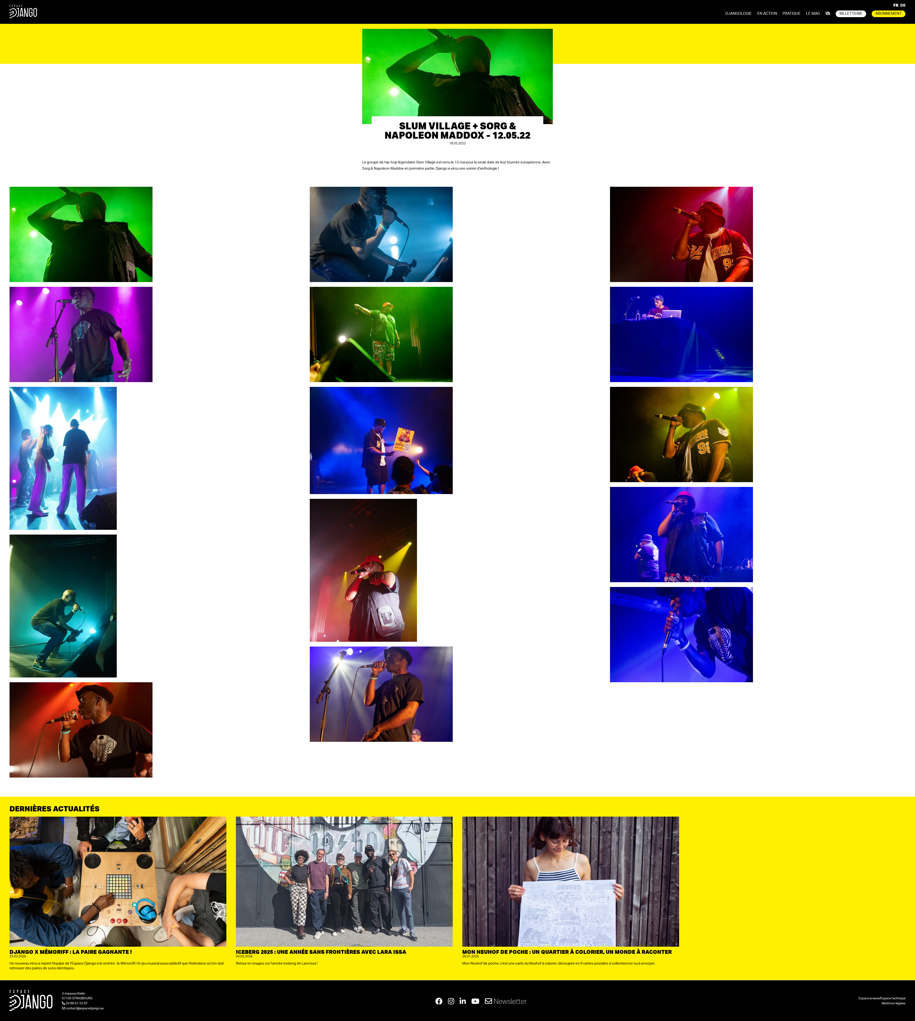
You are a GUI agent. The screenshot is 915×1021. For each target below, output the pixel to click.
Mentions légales (893, 1003)
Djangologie (738, 13)
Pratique (792, 13)
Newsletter (509, 1001)
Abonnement (888, 13)
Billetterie (850, 13)
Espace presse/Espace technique (882, 998)
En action (767, 13)
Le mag (813, 13)
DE (902, 5)
